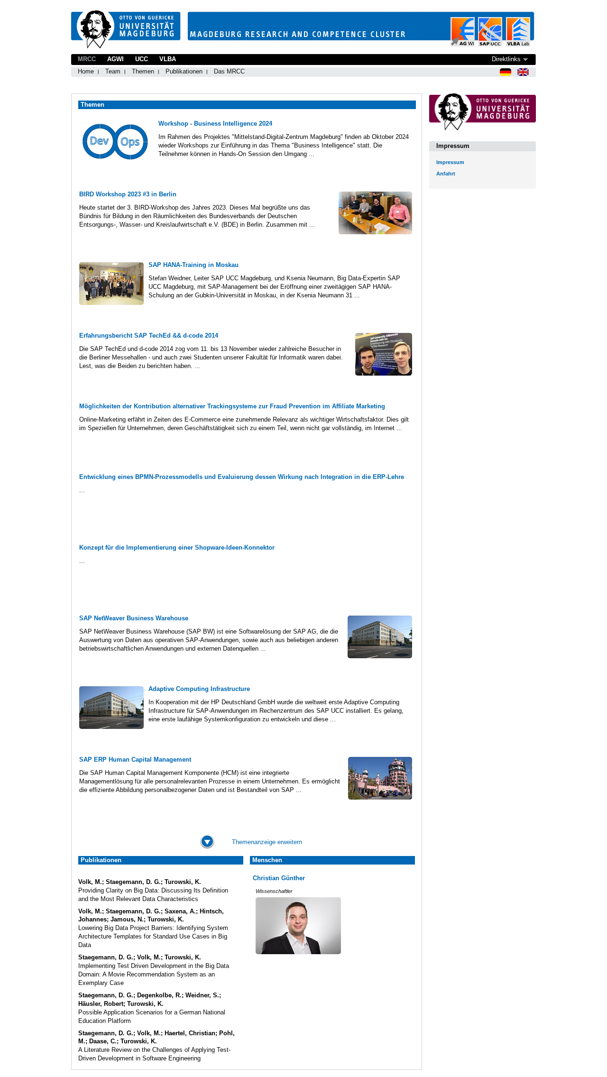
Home (86, 71)
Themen (143, 71)
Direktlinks (506, 59)
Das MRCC (229, 71)
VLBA (167, 59)
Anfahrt (445, 173)
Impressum (450, 162)
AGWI (115, 59)
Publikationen (184, 71)
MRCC (87, 59)
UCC (141, 59)
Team (112, 71)
